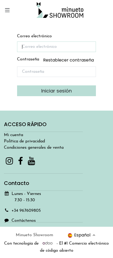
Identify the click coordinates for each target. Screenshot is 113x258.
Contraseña (55, 60)
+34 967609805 (26, 211)
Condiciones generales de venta (34, 148)
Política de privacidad (24, 141)
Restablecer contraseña (68, 60)
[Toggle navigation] (7, 10)
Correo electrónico (34, 36)
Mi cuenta (13, 135)
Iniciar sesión (56, 90)
